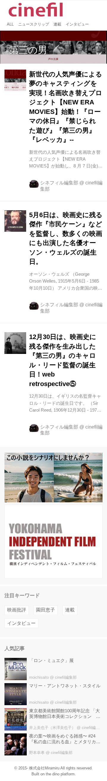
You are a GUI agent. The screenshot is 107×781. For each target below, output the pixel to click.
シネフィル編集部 (59, 182)
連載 (70, 609)
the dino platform (60, 774)
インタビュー (21, 623)
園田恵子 (45, 609)
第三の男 (28, 50)
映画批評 (16, 609)
